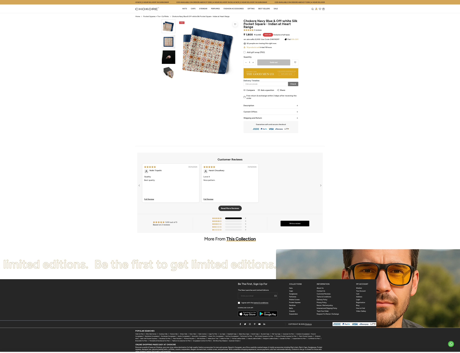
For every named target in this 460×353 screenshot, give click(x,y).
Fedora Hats (174, 334)
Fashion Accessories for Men (181, 341)
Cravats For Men (285, 338)
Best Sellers (264, 9)
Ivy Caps (222, 334)
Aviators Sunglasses (302, 334)
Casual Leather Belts (254, 338)
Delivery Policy (322, 300)
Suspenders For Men (299, 338)
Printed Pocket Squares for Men (286, 336)
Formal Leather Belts (238, 338)
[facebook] (240, 324)
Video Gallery (361, 311)
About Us (320, 288)
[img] (150, 167)
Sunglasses (293, 294)
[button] (248, 30)
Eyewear (203, 9)
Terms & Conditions (324, 297)
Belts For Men (225, 338)
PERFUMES (215, 9)
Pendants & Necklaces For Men (160, 341)
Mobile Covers (294, 300)
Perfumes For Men (246, 336)
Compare (250, 90)
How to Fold (360, 308)
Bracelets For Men (141, 341)
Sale (276, 9)
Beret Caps (255, 334)
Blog (357, 305)
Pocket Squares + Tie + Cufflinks (156, 16)
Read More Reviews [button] (230, 208)
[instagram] (249, 324)
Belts (291, 308)
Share (282, 90)
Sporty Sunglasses (184, 336)
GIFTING (251, 9)
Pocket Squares (295, 302)
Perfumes (292, 297)
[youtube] (259, 324)
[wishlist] (320, 9)
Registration (360, 302)
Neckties (292, 305)
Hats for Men (139, 334)
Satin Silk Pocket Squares (148, 338)
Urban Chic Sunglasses (215, 336)
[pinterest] (254, 324)
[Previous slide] (139, 186)
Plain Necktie (177, 338)
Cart (357, 294)
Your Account (361, 291)
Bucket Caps (265, 334)
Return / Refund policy (325, 305)
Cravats (292, 311)
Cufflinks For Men (314, 338)
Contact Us (321, 291)
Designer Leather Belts (270, 338)
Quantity (248, 57)
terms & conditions (261, 303)
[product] (235, 24)
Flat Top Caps (276, 334)
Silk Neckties (201, 338)
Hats (184, 9)
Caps (193, 9)
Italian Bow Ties (213, 338)
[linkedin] (264, 324)
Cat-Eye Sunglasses (231, 336)
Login (358, 300)
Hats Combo (202, 334)
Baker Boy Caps (244, 334)
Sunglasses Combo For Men (202, 341)
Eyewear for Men (288, 334)
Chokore (308, 324)
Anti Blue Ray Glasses (220, 341)
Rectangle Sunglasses (168, 336)
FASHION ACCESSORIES (234, 9)
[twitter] (245, 324)
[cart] (323, 9)
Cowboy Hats (163, 334)
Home (137, 16)
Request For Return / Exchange (328, 314)
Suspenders (293, 314)
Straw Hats (183, 334)
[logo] (147, 9)
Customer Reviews (324, 294)
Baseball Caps (232, 334)
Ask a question (267, 90)
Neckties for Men (165, 338)
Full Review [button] (149, 199)
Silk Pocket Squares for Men (264, 336)
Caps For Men (213, 334)
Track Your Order (323, 311)
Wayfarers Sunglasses (152, 336)
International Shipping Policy (327, 308)
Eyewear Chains (234, 341)
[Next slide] (321, 186)
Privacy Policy (322, 302)
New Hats (193, 334)
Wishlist (359, 288)
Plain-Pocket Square (306, 336)
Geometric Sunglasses (199, 336)
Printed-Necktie (189, 338)
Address (359, 297)
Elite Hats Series (151, 334)
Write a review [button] (294, 224)
